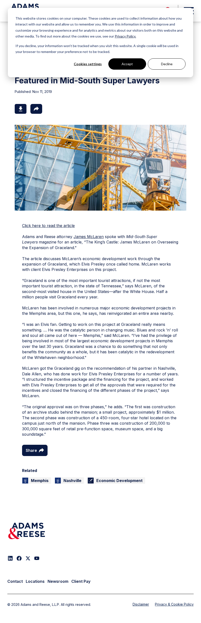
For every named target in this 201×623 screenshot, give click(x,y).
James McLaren (89, 236)
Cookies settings (88, 64)
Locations (35, 581)
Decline (167, 64)
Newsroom (58, 581)
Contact (15, 581)
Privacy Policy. (125, 36)
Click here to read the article (48, 225)
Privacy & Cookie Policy (174, 604)
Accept (127, 64)
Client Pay (80, 581)
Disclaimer (141, 604)
